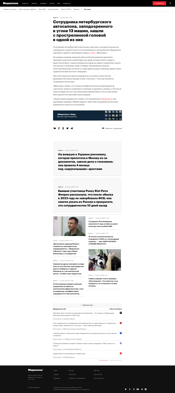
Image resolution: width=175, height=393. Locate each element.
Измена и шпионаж (10, 9)
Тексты (51, 3)
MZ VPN (96, 370)
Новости (25, 3)
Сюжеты (34, 3)
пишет (93, 53)
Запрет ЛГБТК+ (66, 9)
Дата (58, 3)
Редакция (57, 378)
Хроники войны (53, 9)
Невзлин (76, 9)
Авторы (56, 374)
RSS (72, 370)
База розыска (98, 378)
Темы (55, 370)
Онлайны (43, 3)
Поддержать (159, 3)
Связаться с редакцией (113, 128)
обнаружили (106, 99)
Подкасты (66, 3)
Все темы (87, 9)
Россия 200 (98, 374)
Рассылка (72, 374)
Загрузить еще (87, 305)
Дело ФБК (42, 9)
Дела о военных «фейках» (27, 9)
